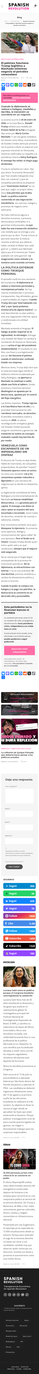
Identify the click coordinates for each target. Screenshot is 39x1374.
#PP (22, 1342)
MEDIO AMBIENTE (27, 694)
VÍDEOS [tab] (6, 1144)
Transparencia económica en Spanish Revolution (17, 1287)
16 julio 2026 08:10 (15, 1137)
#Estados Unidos (11, 1331)
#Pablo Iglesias (10, 1342)
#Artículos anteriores (12, 1320)
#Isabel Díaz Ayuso (11, 1336)
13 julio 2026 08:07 (15, 1264)
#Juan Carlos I (27, 1336)
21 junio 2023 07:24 (13, 761)
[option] (19, 1052)
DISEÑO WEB (27, 1369)
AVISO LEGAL (15, 1367)
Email (7, 822)
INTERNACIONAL (15, 21)
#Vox (18, 1347)
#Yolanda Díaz (10, 1352)
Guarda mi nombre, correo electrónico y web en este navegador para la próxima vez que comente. (19, 853)
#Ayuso (26, 1320)
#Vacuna (8, 1347)
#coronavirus (10, 1326)
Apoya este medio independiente (19, 650)
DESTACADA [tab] (9, 962)
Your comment (11, 786)
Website (8, 836)
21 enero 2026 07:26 (13, 78)
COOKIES (19, 1369)
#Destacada (23, 1326)
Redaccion (4, 78)
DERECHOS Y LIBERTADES (10, 748)
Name (7, 808)
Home (6, 21)
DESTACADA (6, 59)
